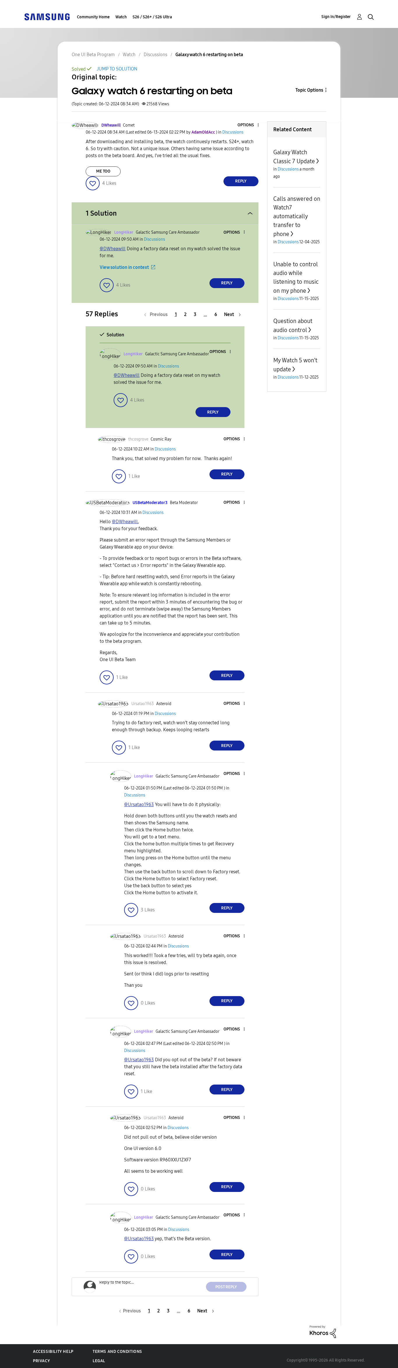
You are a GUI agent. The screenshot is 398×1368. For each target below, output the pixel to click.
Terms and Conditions (117, 1351)
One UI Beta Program (93, 54)
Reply (240, 181)
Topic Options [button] (309, 90)
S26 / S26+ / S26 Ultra (152, 17)
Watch (121, 17)
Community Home (93, 17)
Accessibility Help (53, 1351)
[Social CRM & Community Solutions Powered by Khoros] (323, 1331)
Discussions (155, 54)
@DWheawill (113, 248)
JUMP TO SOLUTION (117, 69)
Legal (99, 1360)
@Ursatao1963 (139, 804)
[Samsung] (47, 16)
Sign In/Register (336, 16)
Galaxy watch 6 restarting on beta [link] (209, 54)
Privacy (41, 1360)
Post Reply (226, 1286)
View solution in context (124, 267)
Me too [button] (103, 171)
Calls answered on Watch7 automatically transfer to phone (296, 216)
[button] (248, 125)
